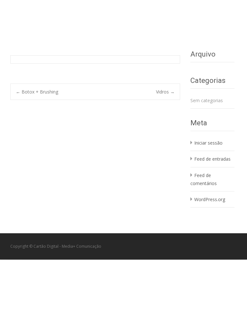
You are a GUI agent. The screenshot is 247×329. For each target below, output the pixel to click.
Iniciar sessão (208, 143)
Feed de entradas (212, 159)
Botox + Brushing (37, 92)
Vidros (165, 92)
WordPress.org (209, 199)
